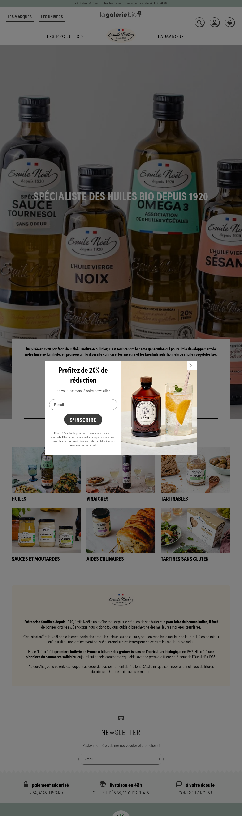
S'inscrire (83, 419)
